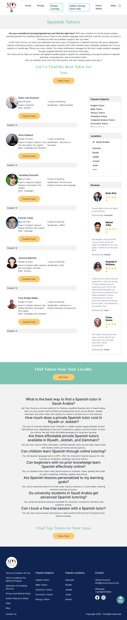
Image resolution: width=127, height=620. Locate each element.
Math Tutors (96, 109)
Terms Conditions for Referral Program (16, 579)
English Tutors (97, 105)
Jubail (68, 594)
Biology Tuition (43, 599)
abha (95, 170)
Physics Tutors (98, 112)
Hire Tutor (63, 377)
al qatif (96, 161)
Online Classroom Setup (17, 598)
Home (28, 5)
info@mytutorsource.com (107, 583)
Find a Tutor (63, 80)
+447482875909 (103, 592)
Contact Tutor (29, 116)
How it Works (99, 7)
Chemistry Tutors (99, 116)
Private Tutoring (55, 7)
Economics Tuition (44, 594)
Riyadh (68, 585)
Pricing (40, 5)
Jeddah (68, 589)
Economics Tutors (99, 123)
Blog (8, 608)
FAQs (8, 603)
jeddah (96, 157)
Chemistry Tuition (44, 589)
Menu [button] (113, 5)
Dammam (69, 580)
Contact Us (11, 614)
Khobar (68, 599)
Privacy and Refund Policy (18, 593)
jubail (95, 165)
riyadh (96, 152)
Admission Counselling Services (16, 587)
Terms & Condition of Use (18, 573)
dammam (97, 148)
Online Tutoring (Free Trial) (77, 7)
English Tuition (42, 580)
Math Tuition (41, 585)
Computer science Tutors (103, 120)
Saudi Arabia (102, 142)
